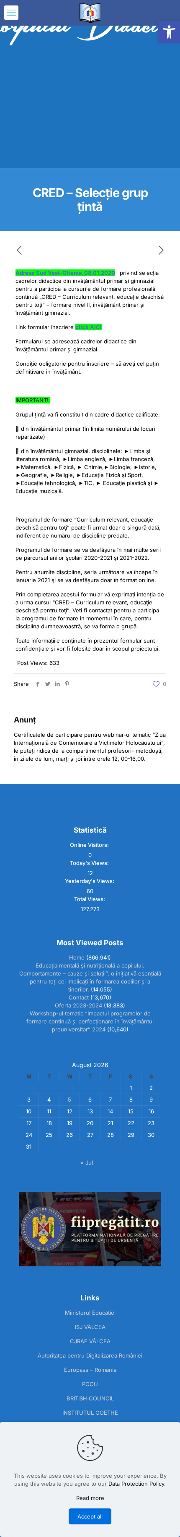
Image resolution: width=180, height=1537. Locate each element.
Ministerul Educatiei (90, 1312)
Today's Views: (90, 862)
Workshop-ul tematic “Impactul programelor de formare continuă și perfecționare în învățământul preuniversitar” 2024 (90, 1021)
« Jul (86, 1162)
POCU (90, 1384)
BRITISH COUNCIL (90, 1398)
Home (77, 957)
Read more (90, 1498)
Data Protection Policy (136, 1483)
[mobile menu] (11, 12)
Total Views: (90, 899)
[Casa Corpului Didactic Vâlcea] (90, 12)
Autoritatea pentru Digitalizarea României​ (90, 1355)
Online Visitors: (90, 844)
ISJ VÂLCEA (90, 1326)
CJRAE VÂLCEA (90, 1341)
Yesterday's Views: (90, 881)
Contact (79, 997)
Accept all (90, 1516)
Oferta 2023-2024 (78, 1005)
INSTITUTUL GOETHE (90, 1412)
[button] (169, 32)
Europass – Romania (90, 1369)
